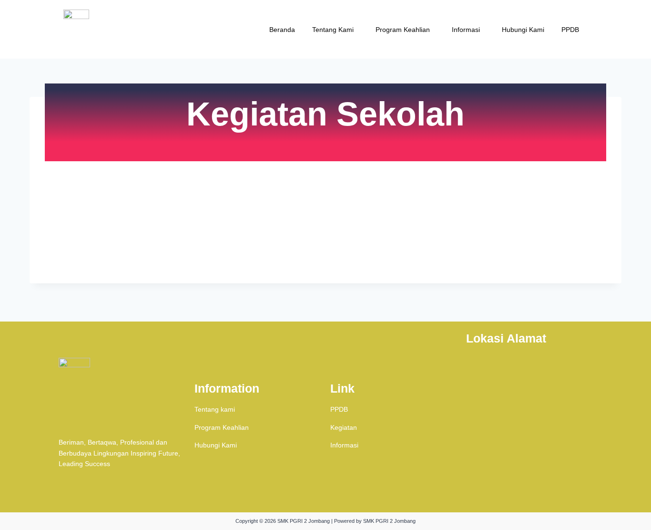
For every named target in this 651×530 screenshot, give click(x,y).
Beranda (282, 29)
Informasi (466, 29)
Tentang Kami (333, 29)
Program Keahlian (403, 29)
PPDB (570, 29)
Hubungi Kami (523, 29)
